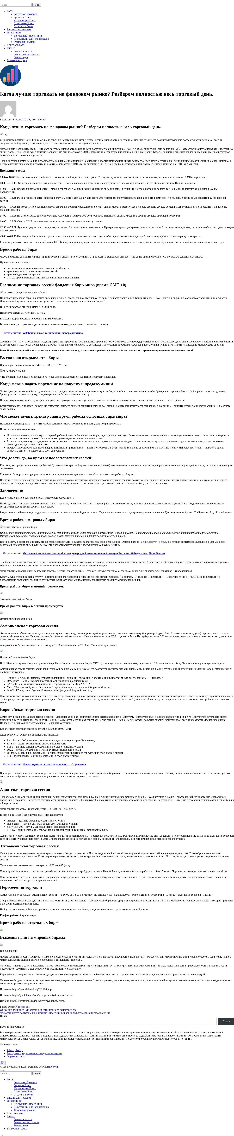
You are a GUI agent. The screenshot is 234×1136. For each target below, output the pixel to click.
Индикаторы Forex (25, 20)
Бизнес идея (21, 57)
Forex (10, 10)
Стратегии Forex (23, 26)
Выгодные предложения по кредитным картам (34, 1053)
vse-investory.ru (8, 1)
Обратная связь (16, 1056)
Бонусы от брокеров (25, 14)
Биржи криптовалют (19, 29)
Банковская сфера (17, 60)
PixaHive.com (50, 1066)
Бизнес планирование (26, 54)
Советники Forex (24, 23)
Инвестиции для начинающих (31, 38)
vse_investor (38, 119)
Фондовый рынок (24, 41)
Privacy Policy (15, 1050)
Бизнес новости (23, 51)
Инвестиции (14, 32)
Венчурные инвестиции (28, 35)
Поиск (4, 1016)
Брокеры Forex (22, 17)
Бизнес (11, 47)
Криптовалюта (15, 44)
